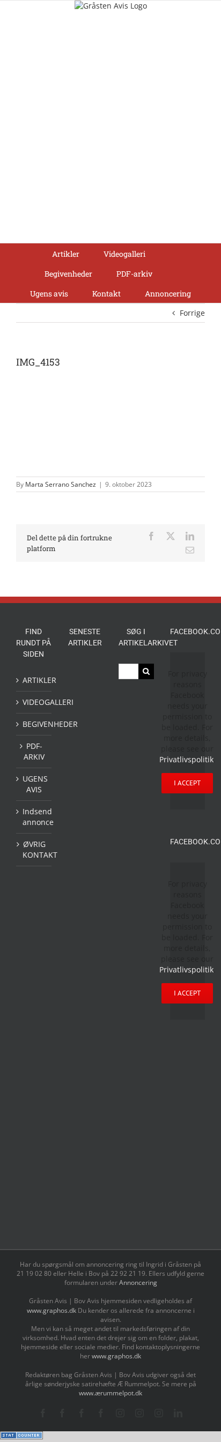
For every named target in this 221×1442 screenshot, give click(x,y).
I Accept (187, 782)
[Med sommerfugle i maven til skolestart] (85, 730)
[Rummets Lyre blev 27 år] (85, 945)
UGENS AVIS (34, 784)
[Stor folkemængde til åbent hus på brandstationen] (85, 893)
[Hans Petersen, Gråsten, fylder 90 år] (85, 864)
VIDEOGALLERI (34, 702)
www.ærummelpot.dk (110, 1393)
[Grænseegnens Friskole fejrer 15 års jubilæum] (85, 1114)
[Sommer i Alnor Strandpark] (85, 758)
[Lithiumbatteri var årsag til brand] (85, 1063)
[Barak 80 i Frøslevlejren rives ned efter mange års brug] (85, 1214)
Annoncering (138, 1282)
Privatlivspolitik (186, 759)
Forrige (192, 313)
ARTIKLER (34, 680)
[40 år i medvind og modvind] (85, 918)
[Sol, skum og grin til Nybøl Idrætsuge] (85, 1166)
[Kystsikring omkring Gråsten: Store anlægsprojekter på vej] (85, 702)
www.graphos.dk (52, 1310)
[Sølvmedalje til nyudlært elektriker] (85, 1030)
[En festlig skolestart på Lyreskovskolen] (85, 1140)
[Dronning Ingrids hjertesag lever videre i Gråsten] (85, 1189)
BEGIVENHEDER (34, 724)
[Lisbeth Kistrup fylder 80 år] (85, 831)
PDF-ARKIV (34, 751)
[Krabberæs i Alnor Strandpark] (85, 792)
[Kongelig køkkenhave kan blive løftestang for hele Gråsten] (85, 971)
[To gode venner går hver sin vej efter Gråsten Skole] (85, 996)
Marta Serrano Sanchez (60, 484)
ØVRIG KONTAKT (34, 849)
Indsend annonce (34, 816)
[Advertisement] (110, 127)
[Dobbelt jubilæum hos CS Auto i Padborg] (85, 1088)
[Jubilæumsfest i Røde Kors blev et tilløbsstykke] (85, 677)
